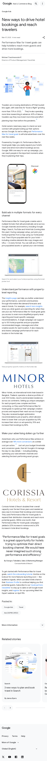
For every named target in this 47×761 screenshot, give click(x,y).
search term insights (34, 306)
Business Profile (12, 582)
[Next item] (10, 707)
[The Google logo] (6, 728)
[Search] (36, 3)
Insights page (11, 298)
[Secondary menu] (42, 3)
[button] (44, 37)
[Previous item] (4, 707)
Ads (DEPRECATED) (11, 613)
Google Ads (8, 607)
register (16, 590)
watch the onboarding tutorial (19, 574)
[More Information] (42, 625)
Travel (21, 607)
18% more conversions (22, 442)
